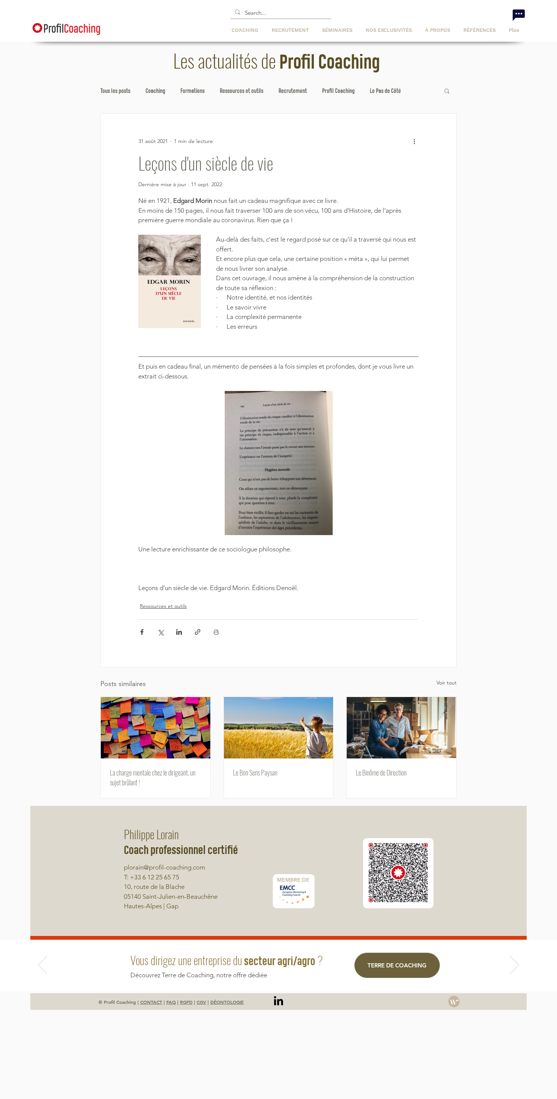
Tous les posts (115, 90)
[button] (389, 30)
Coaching (155, 90)
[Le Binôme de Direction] (401, 727)
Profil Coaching (338, 90)
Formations (192, 90)
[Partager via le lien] (197, 632)
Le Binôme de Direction (381, 772)
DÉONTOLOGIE (227, 1002)
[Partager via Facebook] (142, 632)
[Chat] (518, 15)
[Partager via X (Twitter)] (160, 632)
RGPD (186, 1002)
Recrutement (292, 90)
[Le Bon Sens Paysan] (278, 727)
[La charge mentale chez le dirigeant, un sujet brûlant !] (155, 727)
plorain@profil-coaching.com (164, 867)
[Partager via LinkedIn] (179, 632)
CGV (201, 1002)
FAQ (171, 1002)
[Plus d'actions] (414, 141)
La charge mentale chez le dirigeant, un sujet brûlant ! (153, 777)
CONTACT (151, 1002)
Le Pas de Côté (385, 90)
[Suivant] (514, 965)
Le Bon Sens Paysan (255, 772)
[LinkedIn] (278, 1001)
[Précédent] (42, 965)
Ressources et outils (241, 90)
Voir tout (447, 682)
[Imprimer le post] (216, 632)
